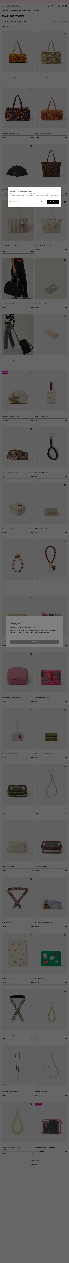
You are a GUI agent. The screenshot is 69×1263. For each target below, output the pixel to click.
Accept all (52, 201)
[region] (34, 197)
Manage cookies (14, 201)
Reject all (39, 201)
